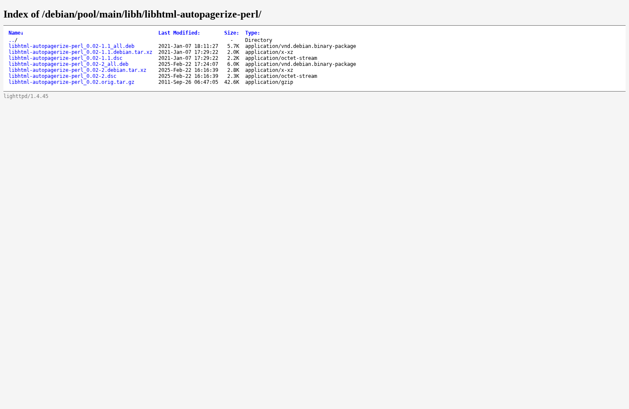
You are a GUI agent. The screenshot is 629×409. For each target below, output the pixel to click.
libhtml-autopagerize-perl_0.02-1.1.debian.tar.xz (80, 52)
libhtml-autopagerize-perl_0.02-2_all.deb (68, 64)
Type (252, 33)
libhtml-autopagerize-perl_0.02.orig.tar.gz (71, 82)
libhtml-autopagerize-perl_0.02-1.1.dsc (65, 58)
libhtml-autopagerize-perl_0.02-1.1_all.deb (71, 46)
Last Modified (179, 33)
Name (16, 33)
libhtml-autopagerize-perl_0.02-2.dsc (62, 76)
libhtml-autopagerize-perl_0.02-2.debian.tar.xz (77, 70)
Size (231, 33)
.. (12, 40)
